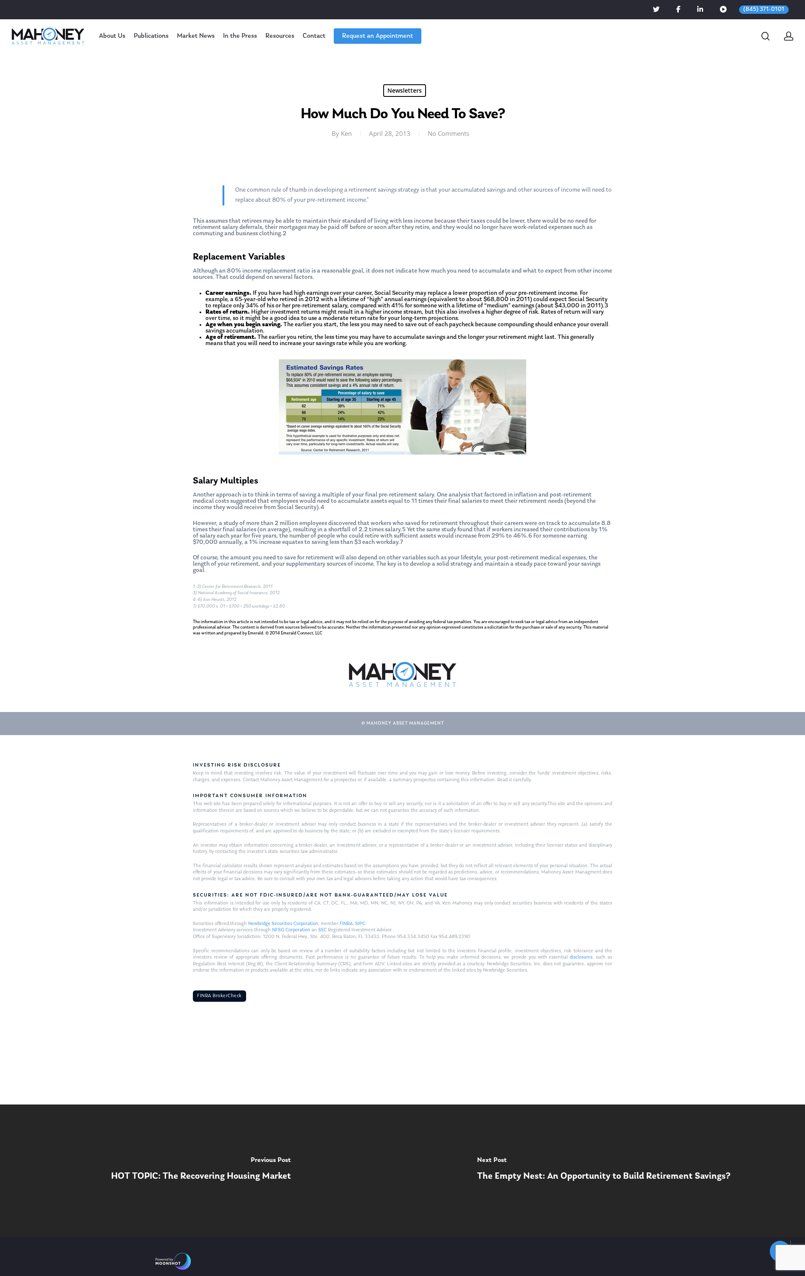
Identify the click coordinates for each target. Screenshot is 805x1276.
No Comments (448, 133)
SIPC (360, 923)
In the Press (240, 36)
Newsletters (404, 90)
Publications (151, 36)
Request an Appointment (377, 36)
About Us (112, 36)
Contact (314, 36)
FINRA (346, 923)
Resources (279, 36)
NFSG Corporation (291, 930)
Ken (346, 133)
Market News (196, 36)
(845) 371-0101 (763, 9)
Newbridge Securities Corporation (283, 923)
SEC (322, 930)
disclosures (581, 957)
